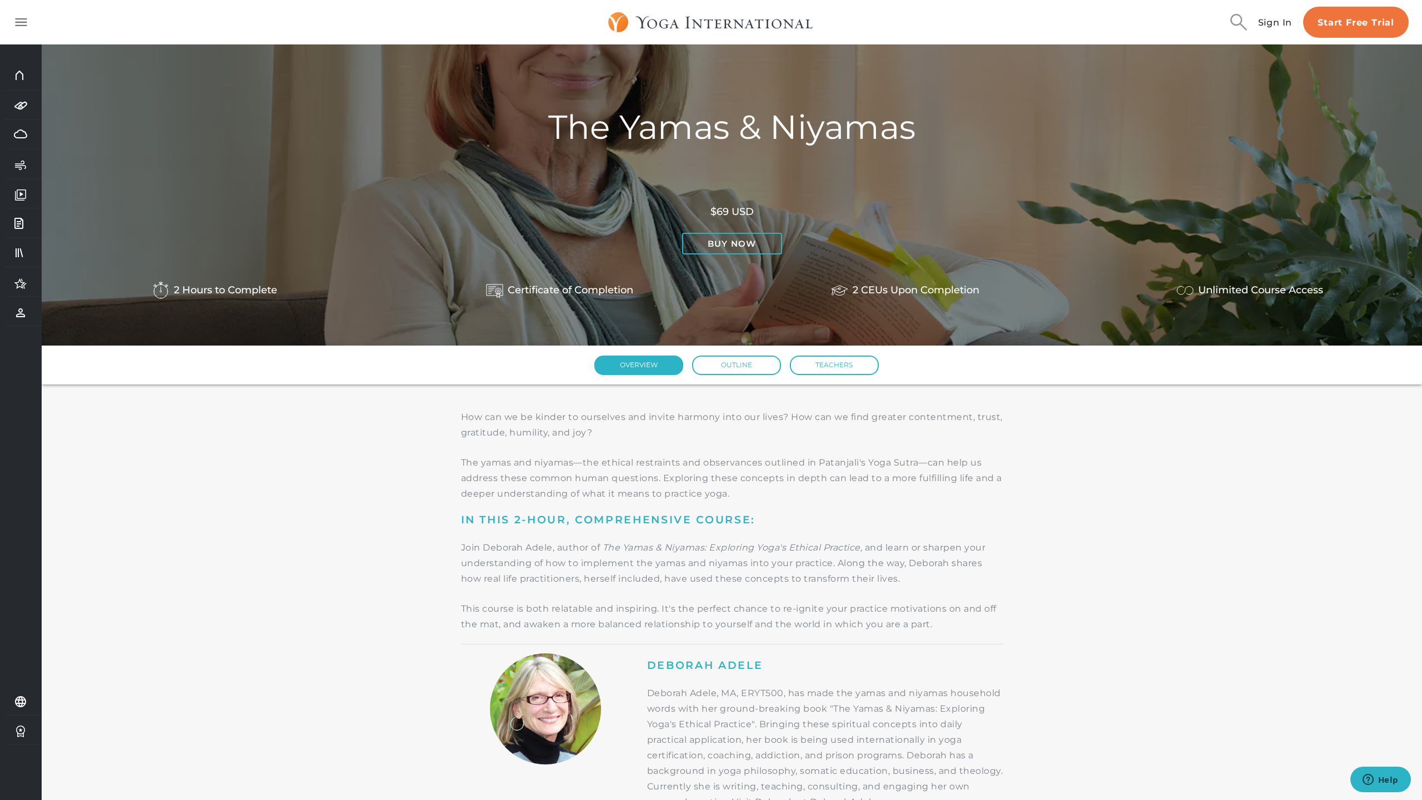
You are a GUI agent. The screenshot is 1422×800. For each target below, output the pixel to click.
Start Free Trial (1356, 22)
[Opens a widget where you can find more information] (1380, 780)
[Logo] (711, 22)
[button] (638, 365)
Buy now (732, 243)
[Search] (1238, 22)
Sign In (1275, 22)
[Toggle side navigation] (21, 22)
